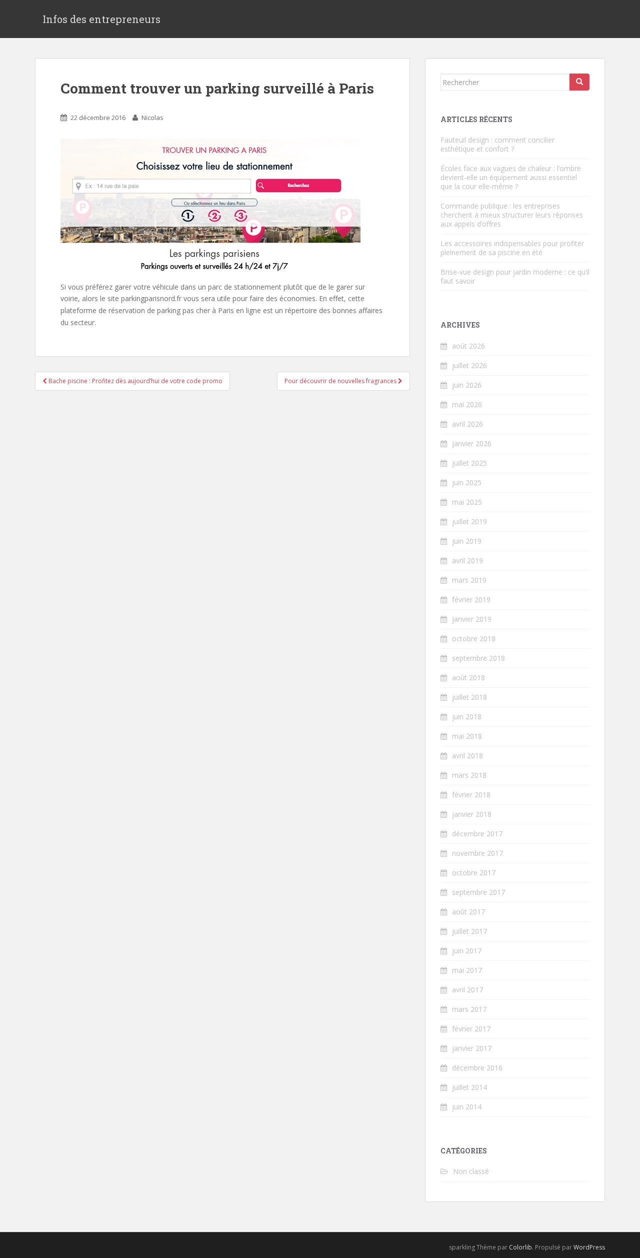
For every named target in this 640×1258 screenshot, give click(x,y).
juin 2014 (467, 1106)
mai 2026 (467, 404)
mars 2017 (469, 1009)
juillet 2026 (469, 365)
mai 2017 (467, 970)
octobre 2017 (474, 872)
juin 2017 (467, 950)
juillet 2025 (469, 463)
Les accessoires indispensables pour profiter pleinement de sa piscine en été (512, 248)
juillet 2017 (469, 931)
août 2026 (468, 346)
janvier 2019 (472, 619)
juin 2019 (467, 541)
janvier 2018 (472, 814)
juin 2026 (467, 385)
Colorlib (520, 1247)
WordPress (589, 1247)
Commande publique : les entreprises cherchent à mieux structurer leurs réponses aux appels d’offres (511, 215)
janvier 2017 (472, 1048)
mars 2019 (469, 580)
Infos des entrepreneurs (101, 19)
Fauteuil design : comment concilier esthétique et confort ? (497, 144)
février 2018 (471, 794)
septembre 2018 (478, 658)
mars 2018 (469, 775)
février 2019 (471, 599)
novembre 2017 (477, 853)
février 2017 (471, 1028)
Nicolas (153, 117)
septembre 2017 (478, 892)
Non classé (471, 1171)
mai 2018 (467, 736)
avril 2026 (467, 424)
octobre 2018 (474, 638)
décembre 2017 (477, 833)
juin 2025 (467, 482)
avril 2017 (467, 989)
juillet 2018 (469, 697)
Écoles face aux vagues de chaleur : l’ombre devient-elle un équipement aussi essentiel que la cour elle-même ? (510, 177)
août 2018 (468, 677)
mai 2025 (467, 502)
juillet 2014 (469, 1087)
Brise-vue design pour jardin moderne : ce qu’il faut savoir (515, 276)
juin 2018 (467, 716)
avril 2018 (467, 755)
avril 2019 (467, 560)
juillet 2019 (469, 521)
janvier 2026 (472, 443)
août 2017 (468, 911)
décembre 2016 (477, 1067)
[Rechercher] (580, 82)
